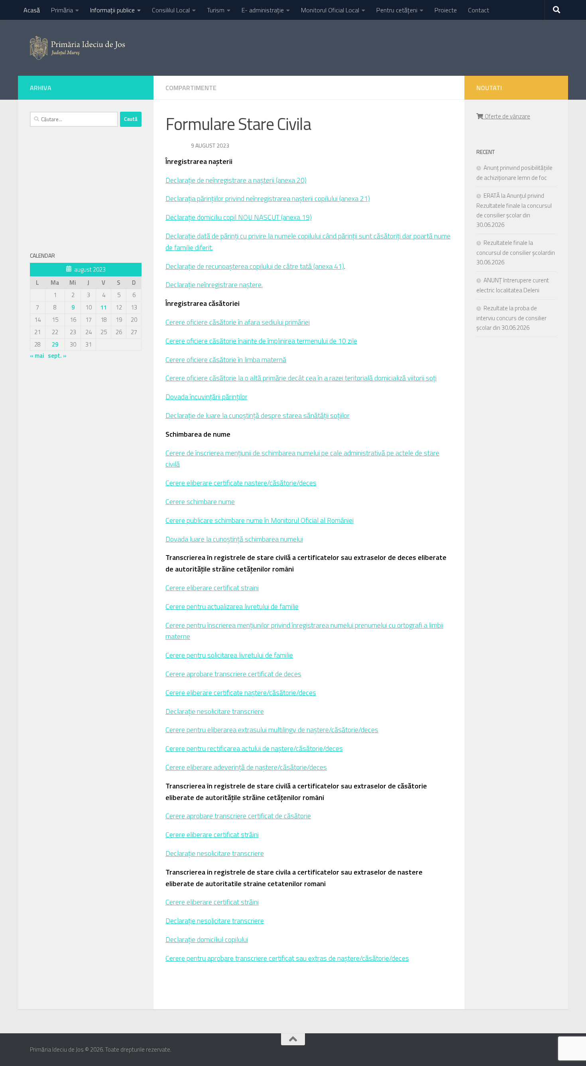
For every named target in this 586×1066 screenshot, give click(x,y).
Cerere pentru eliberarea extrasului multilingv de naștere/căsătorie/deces (271, 729)
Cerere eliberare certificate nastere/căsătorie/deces (241, 482)
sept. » (57, 355)
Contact (478, 10)
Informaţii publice (112, 10)
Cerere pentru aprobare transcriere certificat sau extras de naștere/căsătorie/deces (287, 958)
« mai (37, 355)
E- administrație (263, 10)
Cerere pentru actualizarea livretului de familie (232, 606)
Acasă (32, 10)
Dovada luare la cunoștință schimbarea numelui (234, 539)
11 (103, 307)
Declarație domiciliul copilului (206, 939)
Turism (215, 10)
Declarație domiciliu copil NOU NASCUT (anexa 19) (238, 217)
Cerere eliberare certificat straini (212, 587)
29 (55, 344)
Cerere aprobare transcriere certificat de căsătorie (238, 815)
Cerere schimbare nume (200, 501)
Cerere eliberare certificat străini (212, 834)
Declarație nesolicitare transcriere (214, 711)
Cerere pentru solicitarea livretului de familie (229, 655)
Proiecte (446, 10)
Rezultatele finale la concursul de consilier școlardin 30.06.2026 (515, 252)
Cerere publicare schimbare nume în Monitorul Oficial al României (259, 520)
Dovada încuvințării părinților (206, 396)
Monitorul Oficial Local (330, 10)
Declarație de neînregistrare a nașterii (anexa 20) (236, 180)
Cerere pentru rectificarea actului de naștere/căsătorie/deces (254, 748)
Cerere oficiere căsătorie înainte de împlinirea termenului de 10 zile (261, 340)
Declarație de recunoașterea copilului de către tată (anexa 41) (254, 266)
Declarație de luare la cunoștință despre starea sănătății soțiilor (257, 415)
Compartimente (190, 88)
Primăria (62, 10)
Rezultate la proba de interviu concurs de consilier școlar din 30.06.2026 (511, 317)
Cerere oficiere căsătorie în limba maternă (225, 359)
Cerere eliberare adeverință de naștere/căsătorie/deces (246, 767)
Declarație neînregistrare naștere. (214, 284)
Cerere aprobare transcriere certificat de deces (233, 673)
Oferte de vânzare (506, 116)
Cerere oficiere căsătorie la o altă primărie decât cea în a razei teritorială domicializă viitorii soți (301, 377)
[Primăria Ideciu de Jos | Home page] (77, 48)
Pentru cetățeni (396, 10)
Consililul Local (171, 10)
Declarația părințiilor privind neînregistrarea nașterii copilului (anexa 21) (267, 198)
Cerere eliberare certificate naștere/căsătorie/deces (240, 692)
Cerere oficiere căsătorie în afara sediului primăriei (237, 322)
